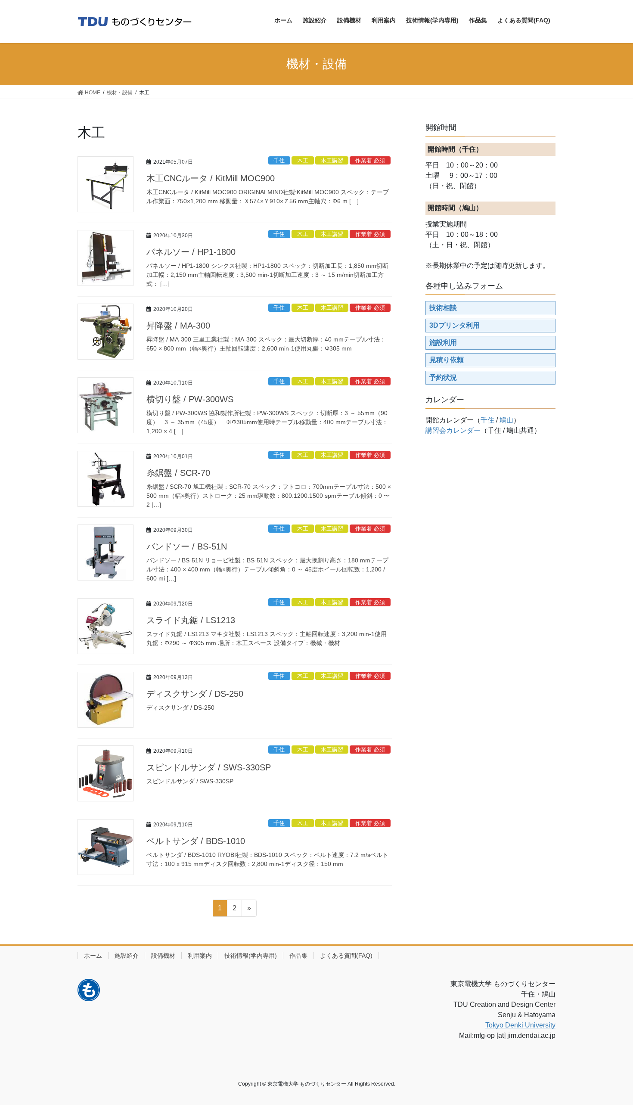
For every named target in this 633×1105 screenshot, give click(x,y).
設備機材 (163, 955)
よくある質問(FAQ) (346, 955)
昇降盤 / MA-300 (178, 325)
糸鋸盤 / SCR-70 (178, 473)
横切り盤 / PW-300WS (189, 399)
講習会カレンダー (453, 430)
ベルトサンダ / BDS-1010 (195, 841)
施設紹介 (127, 955)
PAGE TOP (610, 1064)
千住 (279, 160)
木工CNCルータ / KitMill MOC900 (210, 178)
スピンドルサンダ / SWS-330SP (208, 767)
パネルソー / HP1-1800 (191, 252)
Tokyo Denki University (520, 1025)
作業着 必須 (370, 160)
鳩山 (506, 420)
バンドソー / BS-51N (186, 546)
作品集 (298, 955)
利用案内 (200, 955)
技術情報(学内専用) (250, 955)
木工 (302, 160)
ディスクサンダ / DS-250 (194, 693)
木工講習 (332, 160)
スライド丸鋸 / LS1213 (190, 620)
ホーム (93, 955)
